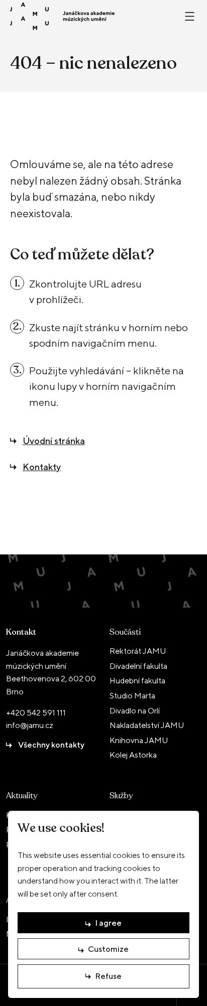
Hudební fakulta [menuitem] (137, 680)
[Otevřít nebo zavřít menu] (189, 16)
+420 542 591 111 (36, 712)
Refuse (108, 976)
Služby (121, 795)
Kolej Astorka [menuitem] (133, 755)
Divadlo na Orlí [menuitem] (135, 710)
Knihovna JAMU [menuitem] (139, 740)
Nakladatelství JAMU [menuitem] (147, 725)
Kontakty (42, 467)
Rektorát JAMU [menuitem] (138, 651)
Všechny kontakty (51, 745)
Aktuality (21, 795)
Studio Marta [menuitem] (132, 695)
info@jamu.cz (29, 725)
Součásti (125, 632)
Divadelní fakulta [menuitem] (138, 666)
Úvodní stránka (54, 441)
